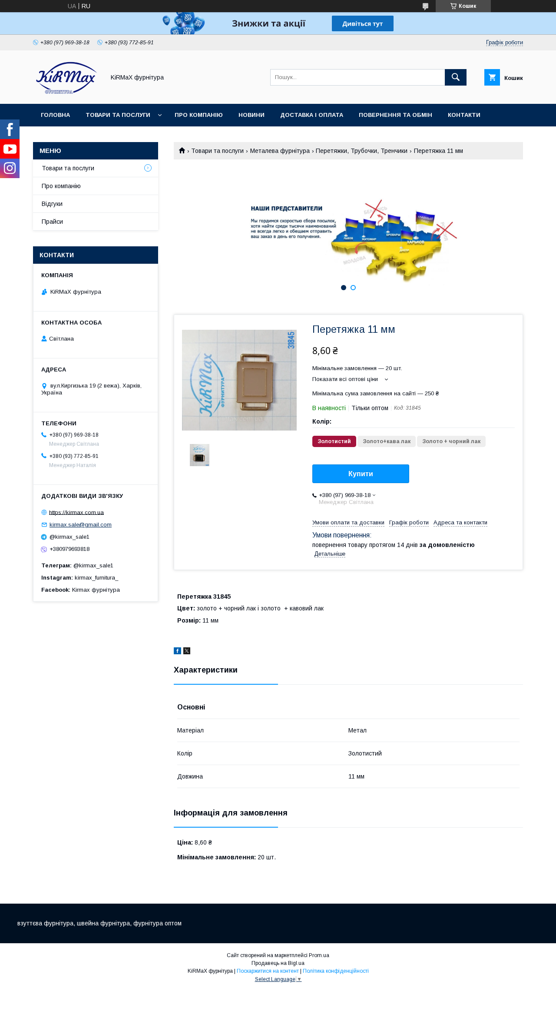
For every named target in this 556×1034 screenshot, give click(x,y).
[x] (186, 652)
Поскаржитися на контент (268, 971)
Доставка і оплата (311, 115)
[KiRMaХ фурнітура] (66, 92)
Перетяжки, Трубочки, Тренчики (361, 150)
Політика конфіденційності (336, 971)
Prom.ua (319, 955)
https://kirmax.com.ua (76, 512)
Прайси (52, 221)
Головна (55, 115)
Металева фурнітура (280, 150)
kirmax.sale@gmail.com (81, 524)
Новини (251, 115)
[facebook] (177, 652)
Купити (360, 473)
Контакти (464, 115)
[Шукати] (456, 77)
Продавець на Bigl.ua (278, 963)
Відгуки (52, 203)
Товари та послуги (118, 115)
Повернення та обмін (395, 115)
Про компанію (199, 115)
